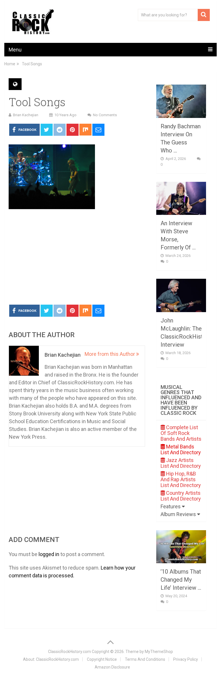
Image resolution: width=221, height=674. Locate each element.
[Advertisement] (77, 257)
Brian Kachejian (25, 115)
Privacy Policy (185, 659)
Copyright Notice (102, 659)
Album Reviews (179, 514)
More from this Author (110, 354)
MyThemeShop (159, 651)
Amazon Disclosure (112, 667)
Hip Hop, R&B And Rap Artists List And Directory (181, 479)
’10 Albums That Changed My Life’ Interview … (181, 579)
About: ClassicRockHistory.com (51, 659)
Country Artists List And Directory (181, 496)
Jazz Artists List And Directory (181, 463)
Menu (15, 50)
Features (171, 506)
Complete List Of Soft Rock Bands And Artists (181, 433)
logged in (49, 554)
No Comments (105, 115)
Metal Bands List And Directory (181, 449)
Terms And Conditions (145, 659)
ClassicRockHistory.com (69, 651)
